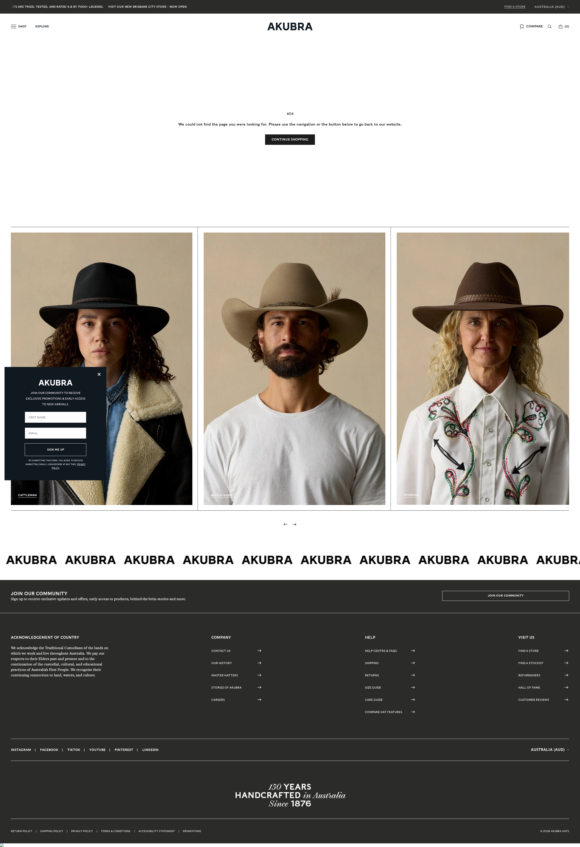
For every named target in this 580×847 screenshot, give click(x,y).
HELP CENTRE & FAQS (381, 651)
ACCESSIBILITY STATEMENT (156, 831)
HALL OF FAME (529, 687)
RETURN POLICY (21, 831)
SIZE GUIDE (373, 687)
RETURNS (372, 675)
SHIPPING (372, 663)
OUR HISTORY (221, 663)
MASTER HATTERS (224, 675)
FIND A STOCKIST (531, 663)
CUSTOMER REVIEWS (533, 699)
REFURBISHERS (529, 675)
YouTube (97, 750)
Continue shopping (290, 139)
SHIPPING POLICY (51, 831)
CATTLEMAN (27, 495)
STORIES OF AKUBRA (226, 687)
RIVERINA (411, 495)
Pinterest (124, 750)
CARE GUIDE (374, 699)
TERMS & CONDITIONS (115, 831)
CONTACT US (220, 651)
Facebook (49, 750)
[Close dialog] (99, 374)
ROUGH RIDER (221, 495)
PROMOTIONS (192, 831)
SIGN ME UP (55, 449)
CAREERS (218, 699)
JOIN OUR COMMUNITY (506, 595)
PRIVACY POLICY (82, 831)
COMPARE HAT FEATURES (383, 712)
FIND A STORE (514, 6)
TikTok (73, 750)
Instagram (21, 750)
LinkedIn (150, 750)
